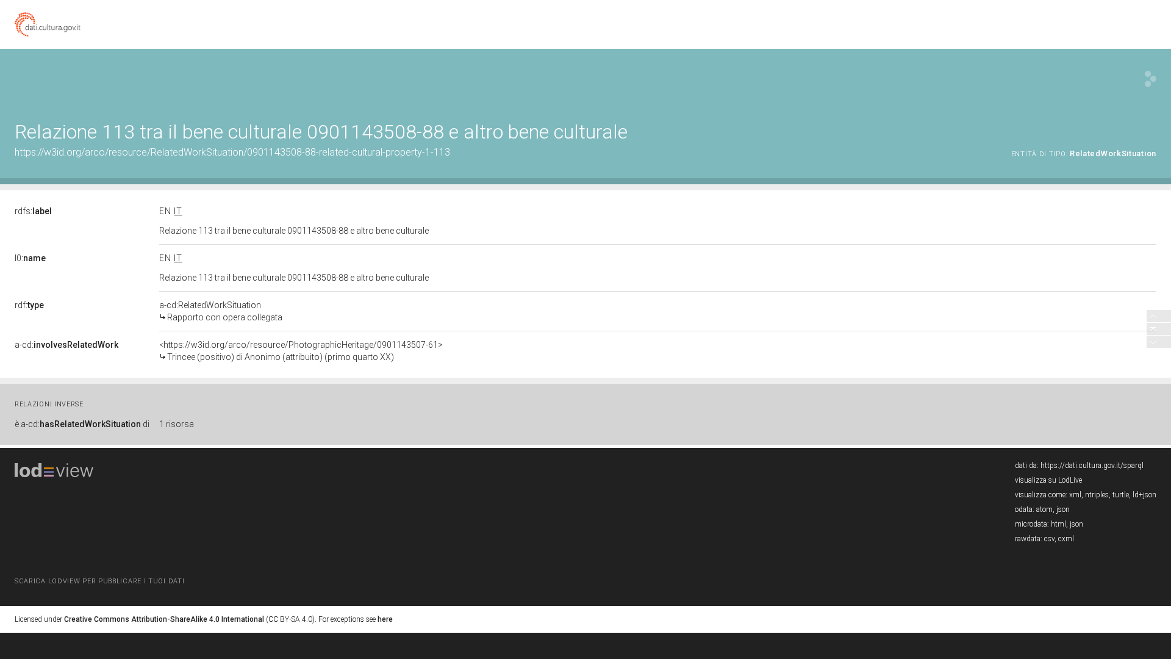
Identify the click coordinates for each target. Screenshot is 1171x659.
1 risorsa (176, 424)
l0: (30, 258)
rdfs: (33, 211)
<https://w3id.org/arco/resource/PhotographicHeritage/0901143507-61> (301, 351)
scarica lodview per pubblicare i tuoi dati (99, 581)
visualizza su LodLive (1048, 480)
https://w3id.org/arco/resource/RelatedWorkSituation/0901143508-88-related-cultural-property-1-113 (232, 152)
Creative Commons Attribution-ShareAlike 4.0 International (164, 619)
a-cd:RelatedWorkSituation (220, 311)
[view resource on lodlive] (1150, 79)
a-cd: (66, 345)
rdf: (29, 305)
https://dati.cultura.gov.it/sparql (1092, 465)
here (385, 619)
